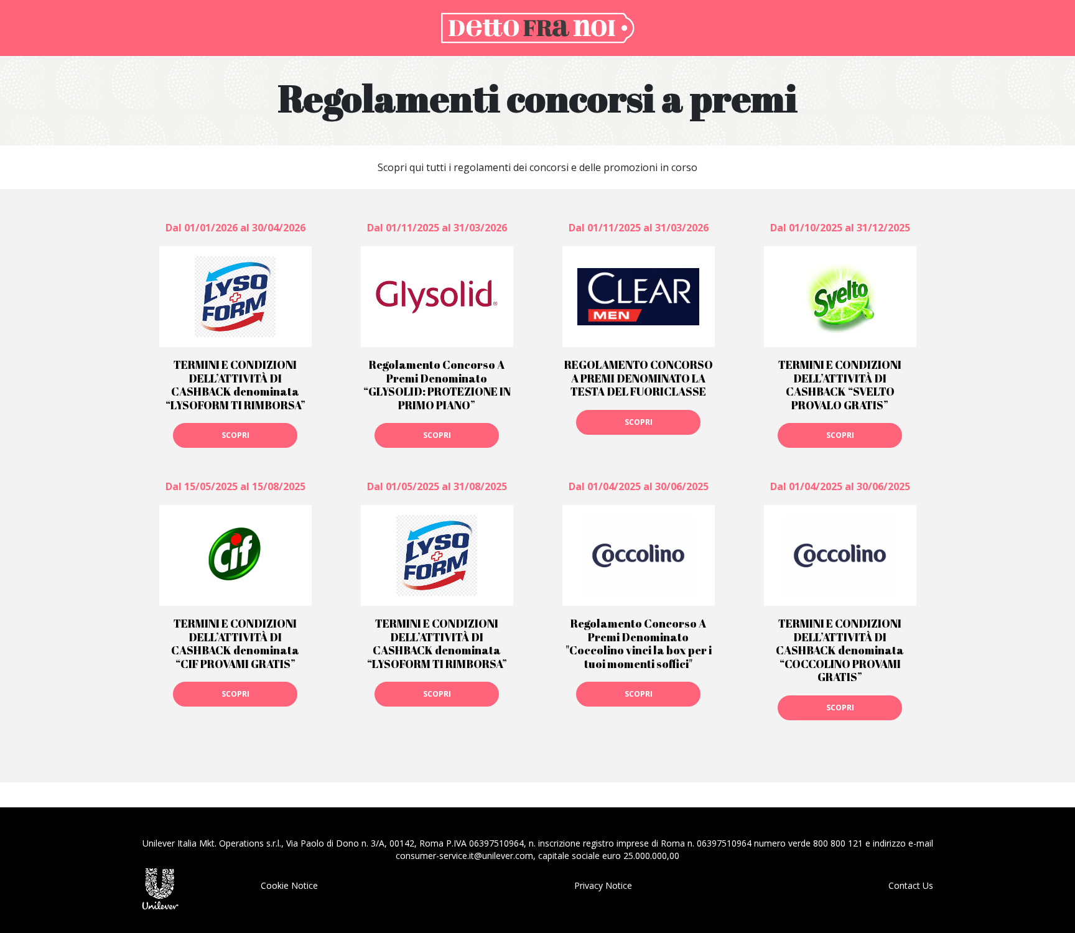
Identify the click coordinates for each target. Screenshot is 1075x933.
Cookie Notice (289, 885)
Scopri (235, 435)
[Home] (537, 27)
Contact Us (910, 885)
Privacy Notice (603, 885)
